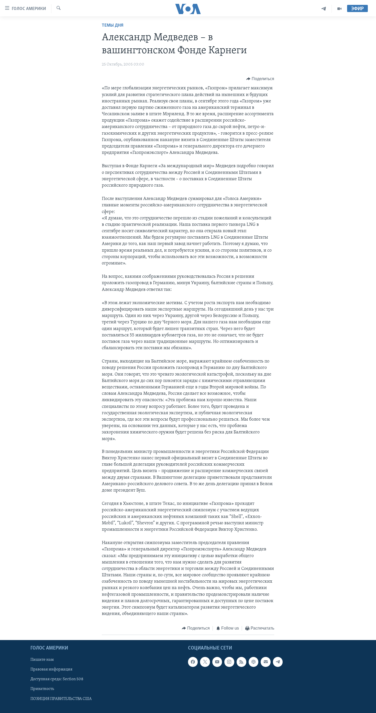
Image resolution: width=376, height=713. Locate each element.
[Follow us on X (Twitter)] (205, 662)
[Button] (260, 79)
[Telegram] (324, 9)
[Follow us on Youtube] (217, 662)
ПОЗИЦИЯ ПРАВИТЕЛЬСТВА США (61, 699)
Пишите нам (42, 660)
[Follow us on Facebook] (193, 662)
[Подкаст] (253, 662)
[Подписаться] (265, 662)
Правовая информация (51, 669)
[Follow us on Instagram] (229, 662)
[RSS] (241, 662)
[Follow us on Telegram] (278, 662)
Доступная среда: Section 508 (56, 679)
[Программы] (339, 9)
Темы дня (112, 25)
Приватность (42, 689)
